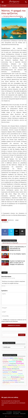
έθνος (22, 379)
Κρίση (5, 368)
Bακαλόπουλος (11, 220)
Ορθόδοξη (5, 372)
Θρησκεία (9, 367)
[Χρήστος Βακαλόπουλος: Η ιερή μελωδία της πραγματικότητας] (5, 248)
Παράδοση (15, 373)
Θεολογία (21, 365)
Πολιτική (6, 375)
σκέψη (16, 382)
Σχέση (4, 377)
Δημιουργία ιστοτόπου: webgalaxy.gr (14, 416)
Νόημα (14, 370)
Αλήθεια (16, 358)
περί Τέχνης (4, 250)
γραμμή (16, 220)
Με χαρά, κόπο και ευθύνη (9, 397)
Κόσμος (9, 369)
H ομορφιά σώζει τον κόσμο (4, 256)
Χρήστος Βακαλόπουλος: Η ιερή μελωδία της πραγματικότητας (18, 248)
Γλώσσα (9, 360)
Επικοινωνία (22, 413)
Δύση (21, 360)
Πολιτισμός (13, 375)
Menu (4, 5)
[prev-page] (2, 268)
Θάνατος (14, 365)
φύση (4, 383)
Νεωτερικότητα (7, 370)
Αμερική (20, 358)
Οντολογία (19, 370)
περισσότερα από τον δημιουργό (10, 242)
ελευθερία (11, 380)
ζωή (15, 380)
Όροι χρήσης (16, 413)
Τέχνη (8, 377)
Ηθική (9, 365)
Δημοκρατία (15, 360)
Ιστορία (15, 367)
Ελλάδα (19, 361)
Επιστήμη (20, 363)
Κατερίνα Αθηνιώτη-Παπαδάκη (13, 16)
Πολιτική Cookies (16, 412)
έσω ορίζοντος (5, 221)
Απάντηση (3, 285)
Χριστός (14, 379)
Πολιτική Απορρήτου (7, 413)
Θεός (4, 367)
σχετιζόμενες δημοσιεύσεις (9, 240)
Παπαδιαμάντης (7, 373)
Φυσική (22, 377)
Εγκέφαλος (6, 361)
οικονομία (11, 382)
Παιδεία (14, 372)
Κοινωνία (22, 367)
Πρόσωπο (20, 375)
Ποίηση (20, 373)
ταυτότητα (21, 382)
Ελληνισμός (6, 363)
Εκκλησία (12, 361)
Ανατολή (5, 360)
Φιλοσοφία (15, 377)
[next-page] (5, 268)
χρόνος (8, 383)
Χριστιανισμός (7, 379)
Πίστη (10, 372)
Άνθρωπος (6, 358)
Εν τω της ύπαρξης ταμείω (18, 254)
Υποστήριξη (9, 412)
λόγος (18, 380)
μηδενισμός (6, 382)
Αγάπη (11, 358)
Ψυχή (18, 379)
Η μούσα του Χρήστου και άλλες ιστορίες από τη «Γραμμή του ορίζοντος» (17, 262)
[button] (2, 2)
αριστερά (5, 380)
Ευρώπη (5, 365)
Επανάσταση (12, 363)
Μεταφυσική (15, 369)
